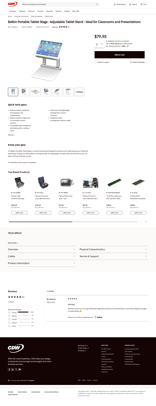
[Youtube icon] (19, 369)
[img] (63, 27)
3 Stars (14, 319)
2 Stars (14, 323)
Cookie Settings (13, 394)
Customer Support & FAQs (132, 349)
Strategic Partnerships (107, 369)
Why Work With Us (106, 349)
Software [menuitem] (22, 11)
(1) (69, 27)
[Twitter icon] (16, 369)
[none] (13, 11)
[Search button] (97, 4)
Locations (104, 364)
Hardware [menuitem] (12, 11)
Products (81, 350)
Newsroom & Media (106, 367)
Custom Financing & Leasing (132, 354)
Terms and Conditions (51, 392)
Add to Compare (103, 62)
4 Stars (14, 316)
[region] (78, 199)
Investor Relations (106, 359)
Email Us (32, 380)
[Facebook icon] (9, 369)
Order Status (82, 348)
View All (11, 135)
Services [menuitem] (40, 11)
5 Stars (14, 312)
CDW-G (84, 380)
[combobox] (57, 4)
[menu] (119, 4)
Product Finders (129, 361)
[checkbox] (96, 62)
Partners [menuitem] (59, 11)
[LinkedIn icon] (12, 369)
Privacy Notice (22, 392)
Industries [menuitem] (49, 11)
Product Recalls (129, 356)
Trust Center (104, 372)
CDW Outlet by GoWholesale (132, 364)
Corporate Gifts (129, 359)
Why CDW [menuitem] (75, 11)
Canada (89, 380)
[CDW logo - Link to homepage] (12, 4)
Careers (103, 356)
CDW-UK (95, 380)
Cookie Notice (35, 392)
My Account (82, 345)
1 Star (14, 326)
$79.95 (100, 36)
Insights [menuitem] (67, 11)
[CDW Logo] (12, 4)
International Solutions (107, 361)
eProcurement (128, 351)
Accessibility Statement (107, 354)
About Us (103, 351)
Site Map (10, 392)
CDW (79, 380)
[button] (143, 4)
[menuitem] (115, 4)
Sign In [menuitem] (134, 4)
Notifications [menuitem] (121, 4)
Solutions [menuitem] (31, 11)
